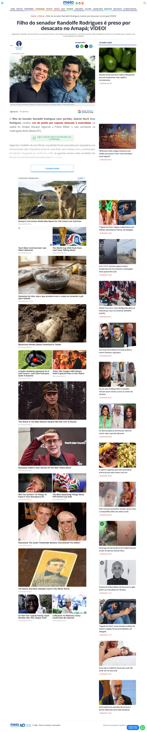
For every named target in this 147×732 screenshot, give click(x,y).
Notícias (19, 9)
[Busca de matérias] (145, 3)
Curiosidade (40, 9)
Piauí (63, 9)
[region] (117, 105)
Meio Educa (117, 9)
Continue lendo (52, 168)
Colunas (88, 9)
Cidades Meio (98, 9)
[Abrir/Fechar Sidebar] (2, 3)
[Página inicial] (68, 2)
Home (13, 9)
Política (49, 9)
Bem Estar (108, 9)
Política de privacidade (110, 725)
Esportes (70, 9)
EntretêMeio (29, 9)
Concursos (79, 9)
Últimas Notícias (130, 9)
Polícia (57, 9)
